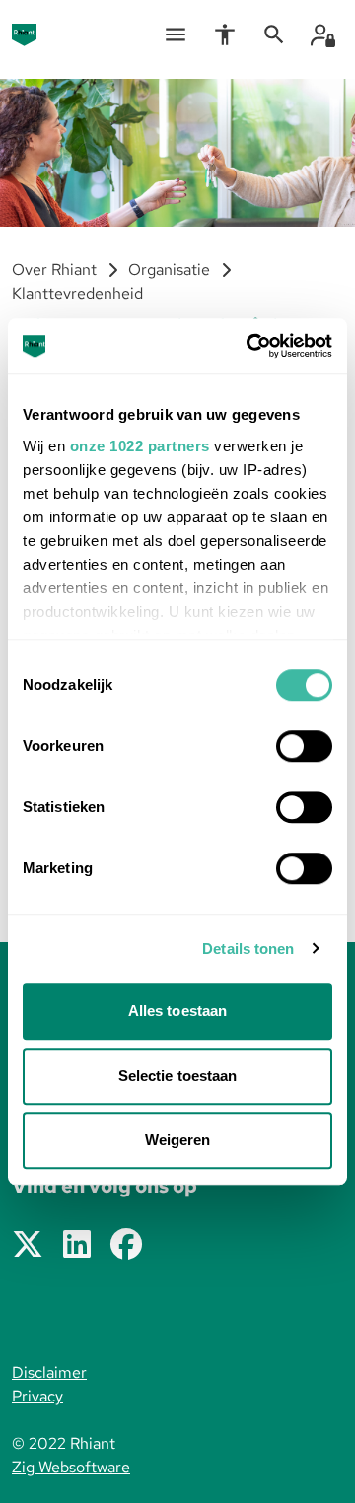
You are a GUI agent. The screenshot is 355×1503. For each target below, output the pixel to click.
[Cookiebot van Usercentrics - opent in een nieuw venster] (250, 346)
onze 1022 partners (140, 446)
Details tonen (248, 948)
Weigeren (178, 1139)
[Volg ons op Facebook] (126, 1245)
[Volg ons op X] (27, 1245)
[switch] (304, 746)
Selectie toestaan (178, 1075)
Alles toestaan (177, 1010)
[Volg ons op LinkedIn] (77, 1245)
